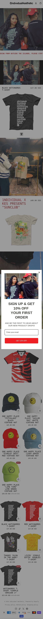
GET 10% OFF (21, 341)
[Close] (39, 272)
